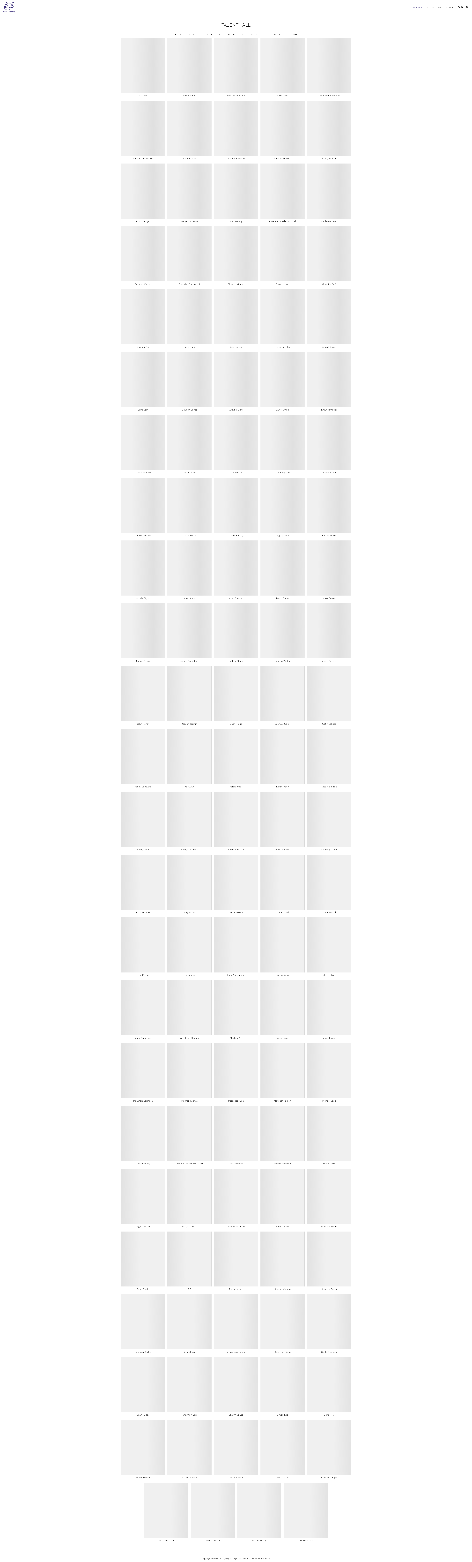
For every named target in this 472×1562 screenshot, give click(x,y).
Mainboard (265, 1558)
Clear (294, 34)
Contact (450, 7)
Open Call (430, 7)
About (441, 7)
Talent (418, 7)
